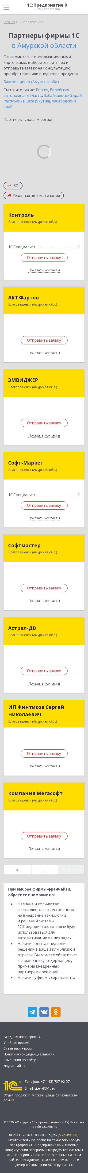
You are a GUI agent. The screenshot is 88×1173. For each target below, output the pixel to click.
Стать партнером (18, 1048)
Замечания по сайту (20, 1060)
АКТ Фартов (23, 297)
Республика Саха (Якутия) (27, 101)
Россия (42, 89)
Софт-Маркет (25, 462)
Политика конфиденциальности (29, 1054)
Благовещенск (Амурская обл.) (31, 81)
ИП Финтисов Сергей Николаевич (36, 711)
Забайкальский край (63, 95)
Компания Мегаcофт (35, 793)
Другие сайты (14, 1065)
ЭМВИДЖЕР (23, 380)
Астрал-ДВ (22, 628)
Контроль (21, 215)
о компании (68, 1135)
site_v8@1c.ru (44, 1088)
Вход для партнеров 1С (22, 1036)
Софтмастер (24, 545)
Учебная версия (16, 1042)
